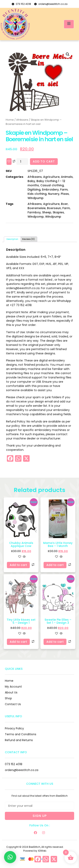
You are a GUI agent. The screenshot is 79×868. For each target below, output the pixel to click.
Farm (64, 190)
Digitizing (34, 190)
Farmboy (34, 212)
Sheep (46, 212)
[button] (67, 54)
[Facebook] (35, 832)
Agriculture (51, 177)
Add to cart (44, 161)
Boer (64, 204)
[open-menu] (69, 24)
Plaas (65, 194)
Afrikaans (22, 120)
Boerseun (54, 208)
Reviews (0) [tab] (28, 239)
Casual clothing (52, 185)
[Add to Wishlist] (9, 161)
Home (10, 120)
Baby (31, 181)
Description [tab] (12, 239)
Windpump (36, 198)
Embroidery (50, 190)
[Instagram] (43, 832)
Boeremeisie (37, 208)
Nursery (53, 194)
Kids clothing (37, 194)
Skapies (58, 212)
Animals (67, 177)
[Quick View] (24, 557)
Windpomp (36, 217)
